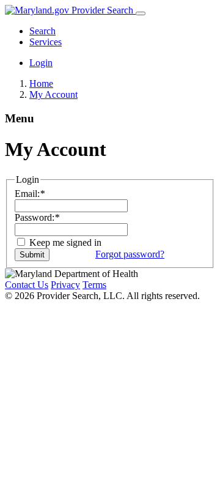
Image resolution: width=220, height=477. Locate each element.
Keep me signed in (64, 242)
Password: (37, 217)
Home (41, 83)
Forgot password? (129, 254)
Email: (30, 193)
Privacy (65, 284)
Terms (94, 284)
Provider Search (102, 10)
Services (45, 42)
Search (42, 31)
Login (41, 62)
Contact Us (26, 284)
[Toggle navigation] (140, 13)
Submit (32, 254)
